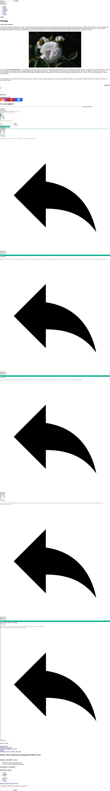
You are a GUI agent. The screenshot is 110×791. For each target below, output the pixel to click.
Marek (16, 622)
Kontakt (5, 14)
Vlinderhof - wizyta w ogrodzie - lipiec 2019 (10, 751)
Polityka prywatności (87, 106)
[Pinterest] (11, 99)
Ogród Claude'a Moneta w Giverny (8, 748)
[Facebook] (18, 99)
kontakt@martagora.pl (18, 764)
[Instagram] (3, 99)
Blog (4, 13)
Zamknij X (3, 2)
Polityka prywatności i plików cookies (9, 783)
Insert (15, 790)
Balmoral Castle (4, 746)
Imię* (15, 123)
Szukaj (2, 17)
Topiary (2, 750)
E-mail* (16, 125)
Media (4, 11)
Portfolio (5, 9)
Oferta (4, 7)
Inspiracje (5, 10)
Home (4, 6)
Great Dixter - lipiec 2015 (6, 747)
